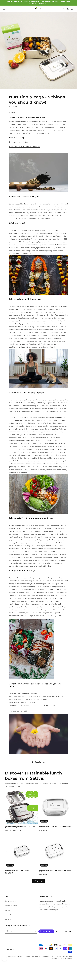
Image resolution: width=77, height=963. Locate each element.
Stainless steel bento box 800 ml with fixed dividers (55, 871)
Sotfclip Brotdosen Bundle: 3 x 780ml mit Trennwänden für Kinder (20, 827)
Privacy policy (46, 956)
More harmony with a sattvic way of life (24, 147)
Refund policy (36, 956)
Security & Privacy (11, 906)
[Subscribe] (35, 931)
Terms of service (56, 956)
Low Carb (61, 531)
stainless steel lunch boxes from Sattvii (33, 592)
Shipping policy (67, 956)
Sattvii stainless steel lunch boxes (37, 705)
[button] (4, 8)
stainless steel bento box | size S (17, 870)
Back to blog (39, 762)
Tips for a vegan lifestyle (18, 142)
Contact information (66, 958)
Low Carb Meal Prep (20, 528)
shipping (8, 919)
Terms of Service (10, 901)
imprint (7, 910)
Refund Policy (9, 915)
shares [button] (13, 113)
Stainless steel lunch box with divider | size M (55, 827)
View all (38, 881)
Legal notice (55, 958)
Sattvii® (15, 956)
